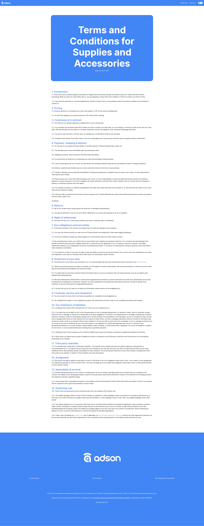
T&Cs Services (97, 478)
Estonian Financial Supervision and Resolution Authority (112, 498)
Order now (184, 3)
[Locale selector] (200, 3)
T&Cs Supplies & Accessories (165, 478)
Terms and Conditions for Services (110, 415)
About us (193, 3)
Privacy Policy (141, 262)
